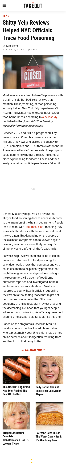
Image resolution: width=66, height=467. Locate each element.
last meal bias (34, 227)
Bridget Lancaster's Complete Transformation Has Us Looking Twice (16, 438)
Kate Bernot (12, 45)
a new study (49, 117)
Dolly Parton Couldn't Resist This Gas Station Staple (48, 390)
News (6, 15)
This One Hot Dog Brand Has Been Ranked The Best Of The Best (16, 390)
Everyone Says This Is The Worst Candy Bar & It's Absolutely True (49, 436)
